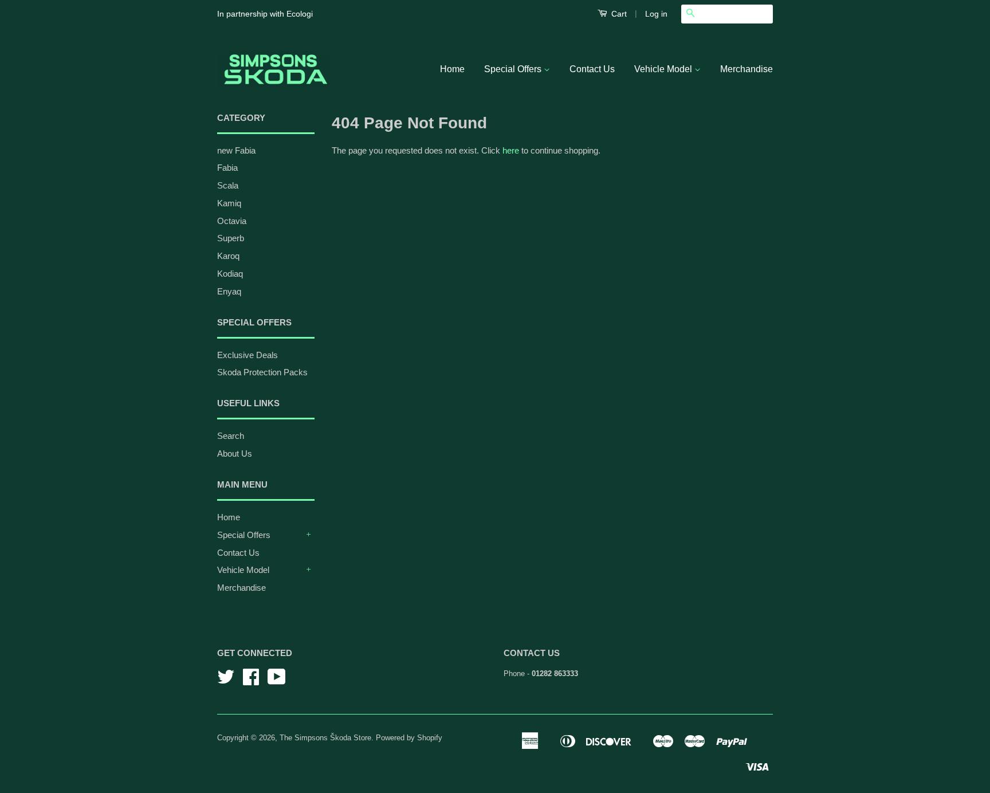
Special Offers (514, 69)
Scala (227, 185)
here (510, 150)
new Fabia (236, 150)
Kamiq (229, 203)
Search (230, 436)
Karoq (228, 256)
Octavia (231, 221)
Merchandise (746, 69)
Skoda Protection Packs (262, 372)
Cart (618, 13)
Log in (656, 13)
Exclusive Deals (247, 355)
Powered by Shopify (409, 737)
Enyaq (229, 291)
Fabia (227, 167)
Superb (230, 238)
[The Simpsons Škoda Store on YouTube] (277, 681)
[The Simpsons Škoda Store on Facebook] (251, 681)
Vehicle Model (664, 69)
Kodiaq (230, 273)
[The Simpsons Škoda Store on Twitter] (225, 681)
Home (452, 69)
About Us (234, 453)
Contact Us (592, 69)
